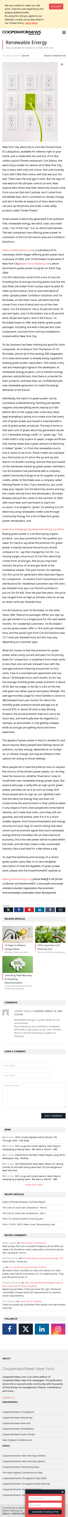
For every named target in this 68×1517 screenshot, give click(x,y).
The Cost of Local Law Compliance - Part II (24, 1207)
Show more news (34, 1184)
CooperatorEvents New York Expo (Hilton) (24, 1455)
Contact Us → (9, 1397)
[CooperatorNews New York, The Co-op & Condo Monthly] (21, 33)
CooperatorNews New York (16, 1423)
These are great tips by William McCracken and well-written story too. (34, 1306)
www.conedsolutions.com (17, 250)
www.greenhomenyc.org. (17, 879)
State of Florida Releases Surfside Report (24, 1201)
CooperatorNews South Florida (18, 1434)
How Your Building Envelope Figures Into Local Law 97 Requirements (32, 1284)
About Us (6, 1513)
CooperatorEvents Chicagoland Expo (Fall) (24, 1478)
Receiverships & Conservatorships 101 (43, 1258)
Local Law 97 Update (30, 1301)
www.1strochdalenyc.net (35, 263)
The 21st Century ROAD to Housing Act (22, 1218)
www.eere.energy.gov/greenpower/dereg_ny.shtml (32, 529)
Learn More (31, 22)
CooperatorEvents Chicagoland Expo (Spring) (26, 1483)
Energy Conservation (55, 55)
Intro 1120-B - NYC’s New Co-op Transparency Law (28, 1224)
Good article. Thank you (14, 1261)
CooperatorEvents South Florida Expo (22, 1489)
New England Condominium (17, 1439)
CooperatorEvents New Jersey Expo (20, 1466)
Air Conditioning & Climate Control (27, 1267)
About (6, 1358)
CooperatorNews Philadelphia (18, 1428)
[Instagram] (58, 1329)
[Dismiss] (62, 1492)
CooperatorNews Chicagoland (18, 1411)
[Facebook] (9, 1329)
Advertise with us (19, 1513)
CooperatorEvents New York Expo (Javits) (23, 1461)
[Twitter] (26, 1329)
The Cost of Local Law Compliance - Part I (24, 1213)
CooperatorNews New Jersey (17, 1417)
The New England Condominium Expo (22, 1472)
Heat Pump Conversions (33, 1242)
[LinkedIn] (42, 1329)
